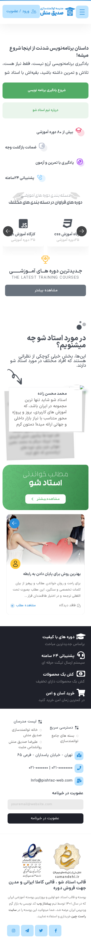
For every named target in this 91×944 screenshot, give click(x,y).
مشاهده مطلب (26, 605)
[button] (8, 231)
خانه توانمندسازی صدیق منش (27, 732)
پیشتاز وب (44, 904)
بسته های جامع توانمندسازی (65, 738)
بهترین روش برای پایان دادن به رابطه (52, 574)
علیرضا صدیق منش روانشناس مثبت (25, 744)
